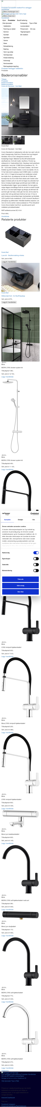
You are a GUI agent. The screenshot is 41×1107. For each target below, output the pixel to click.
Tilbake (3, 79)
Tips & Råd (15, 1081)
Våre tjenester (6, 1081)
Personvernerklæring (8, 1106)
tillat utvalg (20, 585)
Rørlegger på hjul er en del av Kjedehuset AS (13, 1078)
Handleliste (32, 1074)
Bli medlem (18, 8)
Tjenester (11, 8)
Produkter (4, 8)
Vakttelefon (19, 68)
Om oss (4, 1076)
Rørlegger (12, 68)
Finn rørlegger (27, 8)
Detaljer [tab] (20, 519)
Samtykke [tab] (7, 519)
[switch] (36, 558)
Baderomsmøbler (7, 83)
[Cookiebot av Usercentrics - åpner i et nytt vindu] (30, 514)
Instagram (11, 1104)
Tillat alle (20, 579)
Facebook (4, 1104)
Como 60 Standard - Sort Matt (11, 86)
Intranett (4, 1097)
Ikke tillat (20, 592)
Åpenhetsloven (21, 1106)
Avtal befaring (16, 1074)
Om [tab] (33, 519)
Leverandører (19, 1076)
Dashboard (11, 1097)
